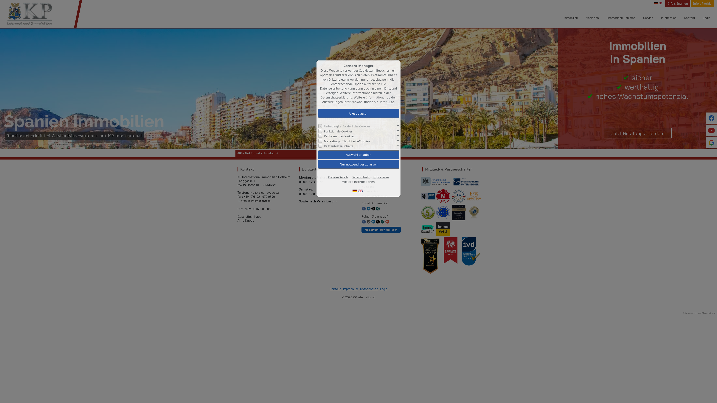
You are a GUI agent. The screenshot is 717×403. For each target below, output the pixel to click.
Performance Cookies (339, 136)
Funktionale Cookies (338, 131)
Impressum (381, 177)
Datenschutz (361, 177)
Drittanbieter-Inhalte (338, 146)
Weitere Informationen (358, 182)
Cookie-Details (338, 177)
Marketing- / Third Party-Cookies (347, 141)
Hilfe (390, 102)
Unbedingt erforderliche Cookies (347, 126)
